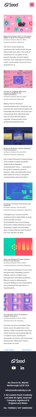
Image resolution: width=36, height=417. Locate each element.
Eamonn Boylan (11, 39)
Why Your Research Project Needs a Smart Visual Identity (17, 260)
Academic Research (10, 42)
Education (20, 210)
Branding (20, 265)
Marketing (20, 42)
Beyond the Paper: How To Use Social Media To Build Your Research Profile (17, 37)
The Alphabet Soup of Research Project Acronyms (15, 315)
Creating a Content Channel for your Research (17, 204)
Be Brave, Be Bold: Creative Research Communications (17, 149)
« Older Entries (9, 350)
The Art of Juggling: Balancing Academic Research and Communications (15, 93)
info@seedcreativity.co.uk (18, 390)
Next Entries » (27, 350)
